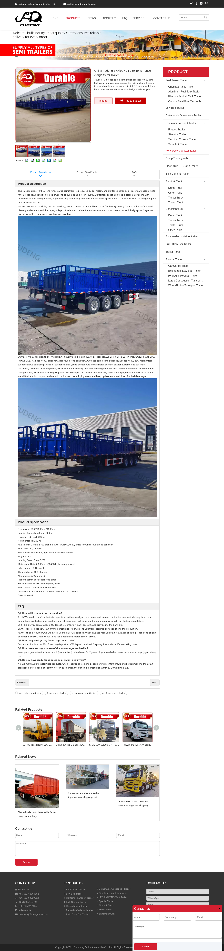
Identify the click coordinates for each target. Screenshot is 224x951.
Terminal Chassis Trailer (182, 139)
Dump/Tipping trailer (177, 158)
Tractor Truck (175, 202)
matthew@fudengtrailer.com (81, 4)
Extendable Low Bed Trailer (184, 270)
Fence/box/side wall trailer (181, 150)
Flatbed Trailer (176, 129)
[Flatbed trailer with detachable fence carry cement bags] (37, 786)
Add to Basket (133, 100)
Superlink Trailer (177, 144)
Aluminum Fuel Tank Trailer (184, 91)
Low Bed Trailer (175, 107)
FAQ (134, 172)
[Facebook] (206, 4)
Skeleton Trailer (177, 134)
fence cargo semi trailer (84, 693)
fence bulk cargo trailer (29, 693)
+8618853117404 (27, 902)
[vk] (191, 4)
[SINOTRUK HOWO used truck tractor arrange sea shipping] (137, 781)
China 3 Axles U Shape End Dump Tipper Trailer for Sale (71, 744)
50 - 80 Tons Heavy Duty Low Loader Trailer (38, 744)
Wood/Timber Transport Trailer (186, 285)
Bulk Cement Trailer (177, 173)
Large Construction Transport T (186, 280)
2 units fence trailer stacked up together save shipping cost (84, 795)
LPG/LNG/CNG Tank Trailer (182, 166)
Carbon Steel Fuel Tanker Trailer (187, 101)
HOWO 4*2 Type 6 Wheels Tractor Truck (137, 744)
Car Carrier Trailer (178, 265)
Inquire (103, 100)
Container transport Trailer (181, 123)
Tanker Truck (175, 197)
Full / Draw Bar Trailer (178, 244)
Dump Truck (175, 187)
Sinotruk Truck (174, 181)
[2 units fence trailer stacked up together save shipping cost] (87, 777)
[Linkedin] (201, 4)
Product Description (40, 172)
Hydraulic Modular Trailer (183, 275)
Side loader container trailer (182, 236)
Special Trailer (174, 259)
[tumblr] (196, 4)
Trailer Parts (173, 251)
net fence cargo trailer (113, 693)
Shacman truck (174, 209)
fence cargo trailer (56, 693)
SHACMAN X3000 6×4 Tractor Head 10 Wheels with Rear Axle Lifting (104, 744)
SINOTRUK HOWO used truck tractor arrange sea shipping (134, 803)
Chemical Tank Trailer (181, 86)
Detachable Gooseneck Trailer (183, 115)
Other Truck (175, 192)
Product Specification (87, 172)
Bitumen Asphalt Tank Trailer (185, 96)
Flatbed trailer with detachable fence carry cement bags (37, 814)
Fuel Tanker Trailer (176, 80)
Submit (145, 946)
